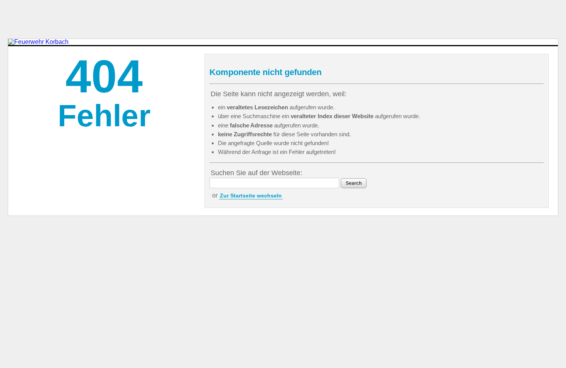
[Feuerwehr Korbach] (38, 42)
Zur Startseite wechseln (251, 195)
